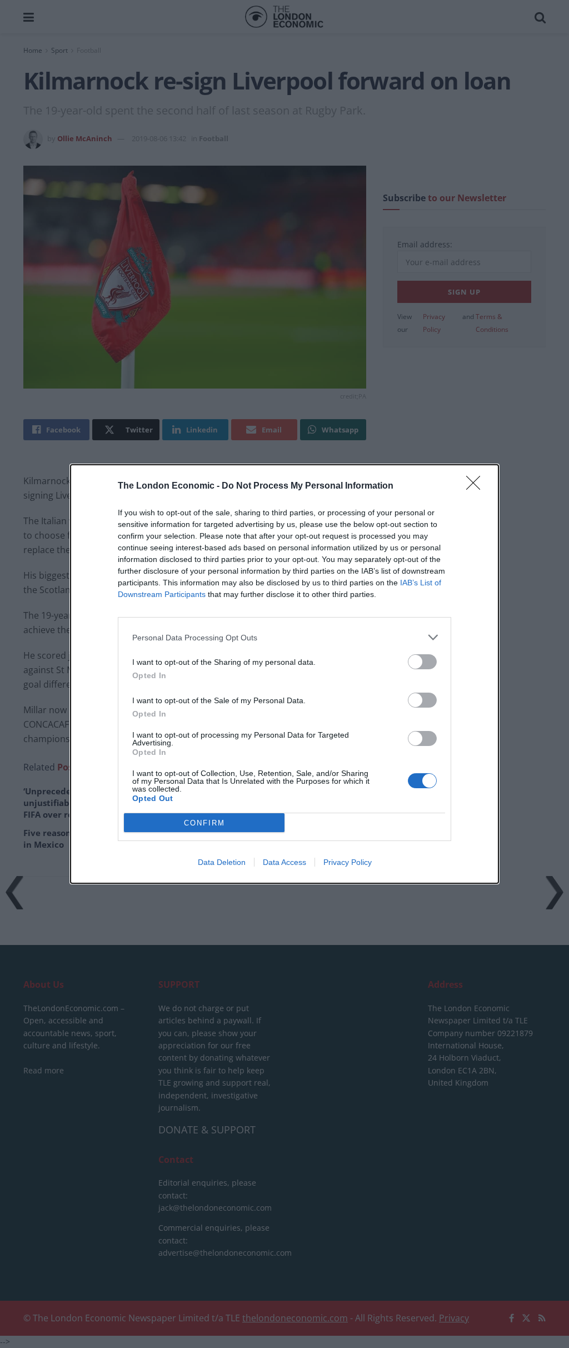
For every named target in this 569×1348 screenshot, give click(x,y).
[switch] (422, 661)
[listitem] (284, 637)
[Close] (476, 486)
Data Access (284, 862)
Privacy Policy (347, 862)
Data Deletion (222, 862)
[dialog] (284, 674)
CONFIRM (204, 823)
